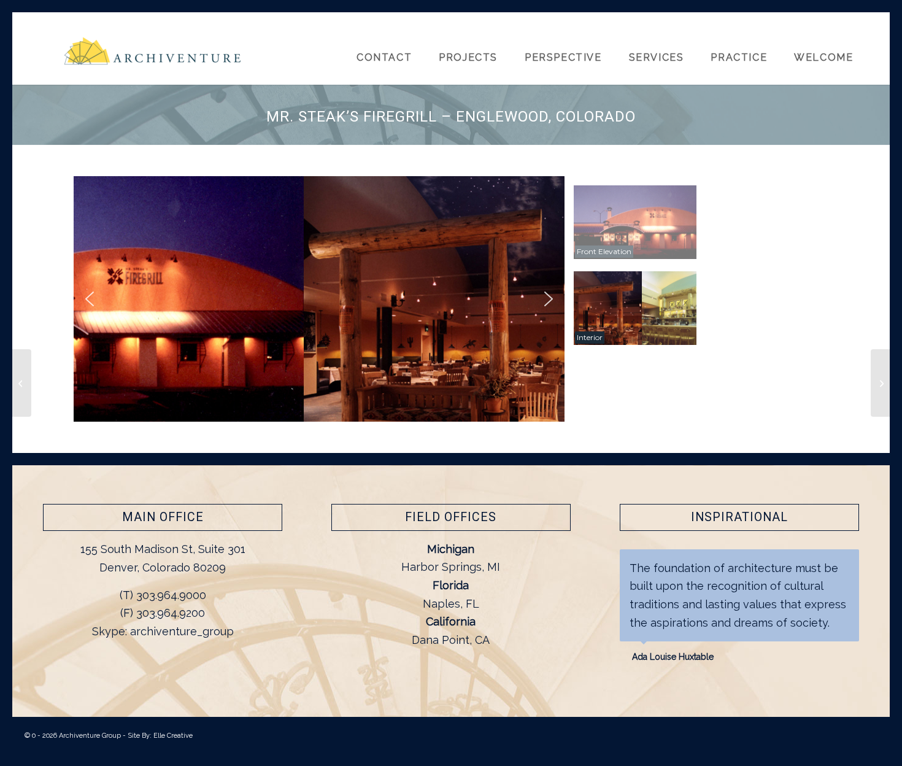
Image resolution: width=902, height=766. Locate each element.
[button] (89, 299)
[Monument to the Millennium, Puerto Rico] (21, 383)
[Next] (847, 562)
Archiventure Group (90, 736)
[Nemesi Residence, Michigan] (880, 383)
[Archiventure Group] (153, 56)
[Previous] (819, 562)
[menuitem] (829, 48)
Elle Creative (173, 736)
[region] (451, 299)
